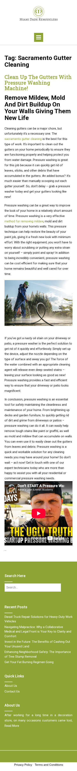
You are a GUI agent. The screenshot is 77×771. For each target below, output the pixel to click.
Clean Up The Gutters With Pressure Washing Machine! (38, 83)
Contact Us (12, 691)
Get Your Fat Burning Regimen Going (29, 662)
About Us (11, 686)
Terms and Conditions (49, 764)
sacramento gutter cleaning (23, 139)
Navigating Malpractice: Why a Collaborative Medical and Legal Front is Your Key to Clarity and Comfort (38, 631)
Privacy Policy (23, 764)
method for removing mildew (24, 221)
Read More (12, 726)
